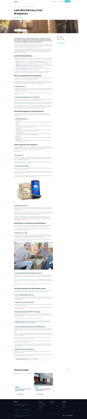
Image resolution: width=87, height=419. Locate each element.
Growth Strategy (19, 17)
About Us (63, 403)
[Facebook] (61, 39)
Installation (41, 407)
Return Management (42, 405)
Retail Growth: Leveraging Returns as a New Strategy (43, 389)
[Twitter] (63, 39)
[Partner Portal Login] (71, 1)
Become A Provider (26, 409)
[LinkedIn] (58, 39)
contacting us (34, 358)
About (62, 1)
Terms (27, 415)
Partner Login (18, 409)
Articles (52, 403)
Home (16, 6)
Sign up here (27, 322)
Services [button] (53, 1)
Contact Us (67, 1)
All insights (68, 369)
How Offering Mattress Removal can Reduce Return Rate (23, 389)
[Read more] (23, 379)
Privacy (29, 415)
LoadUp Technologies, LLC (20, 416)
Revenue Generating (42, 403)
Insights (58, 1)
